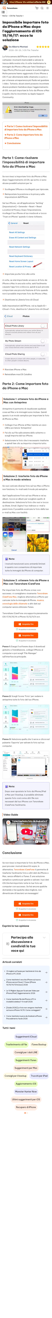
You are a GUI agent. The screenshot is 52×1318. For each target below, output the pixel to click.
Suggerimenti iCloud (26, 1036)
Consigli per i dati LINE (26, 1052)
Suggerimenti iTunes (26, 1060)
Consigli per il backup (15, 1075)
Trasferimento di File (16, 1044)
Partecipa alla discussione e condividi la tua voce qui (23, 944)
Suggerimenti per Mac (26, 1068)
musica (40, 600)
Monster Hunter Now (26, 1091)
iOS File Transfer (31, 50)
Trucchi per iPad (39, 1075)
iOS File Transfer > (16, 16)
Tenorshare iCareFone (24, 869)
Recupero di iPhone (26, 1107)
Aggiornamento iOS (26, 1083)
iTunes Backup (38, 1044)
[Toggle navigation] (46, 8)
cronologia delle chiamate (14, 603)
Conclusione (14, 143)
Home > (5, 16)
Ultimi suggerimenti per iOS (26, 1099)
